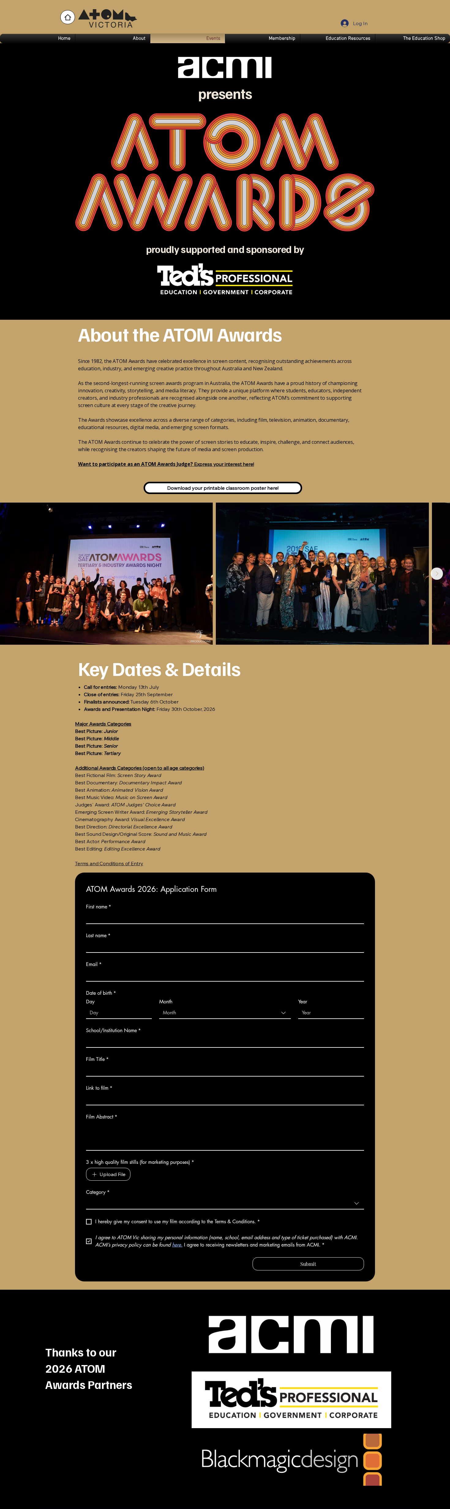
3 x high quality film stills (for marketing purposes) (140, 1162)
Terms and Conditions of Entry (109, 863)
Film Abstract (101, 1117)
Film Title (97, 1059)
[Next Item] (437, 574)
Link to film (99, 1088)
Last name (98, 936)
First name (98, 907)
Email (94, 964)
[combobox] (225, 1013)
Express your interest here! (166, 464)
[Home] (67, 17)
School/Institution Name (113, 1031)
